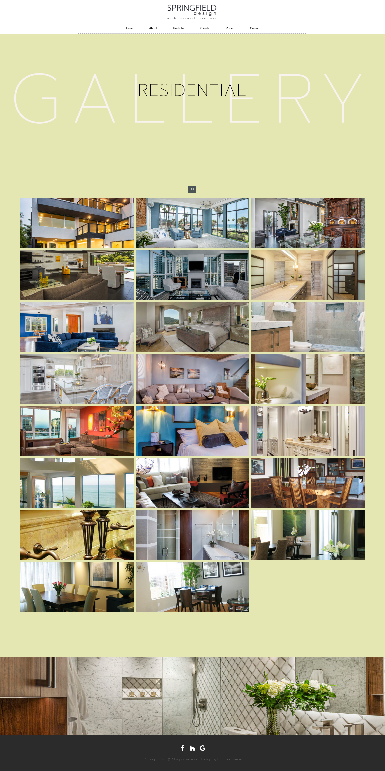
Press (230, 28)
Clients (204, 28)
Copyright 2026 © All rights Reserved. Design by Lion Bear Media (193, 759)
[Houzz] (192, 748)
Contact (255, 28)
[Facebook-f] (182, 748)
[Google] (202, 748)
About (153, 28)
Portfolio (178, 28)
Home (129, 28)
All (192, 189)
